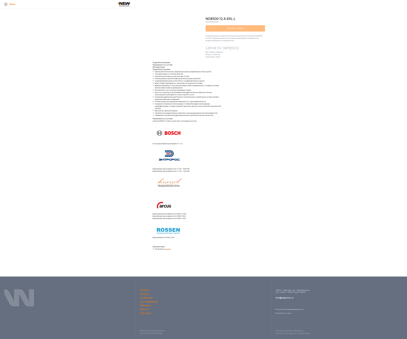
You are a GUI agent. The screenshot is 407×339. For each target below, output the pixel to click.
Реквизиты (145, 305)
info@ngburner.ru (284, 298)
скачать (167, 249)
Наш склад (146, 313)
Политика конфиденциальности (289, 309)
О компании (146, 298)
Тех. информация (149, 301)
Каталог (144, 294)
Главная (144, 290)
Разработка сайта (283, 313)
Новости (144, 309)
